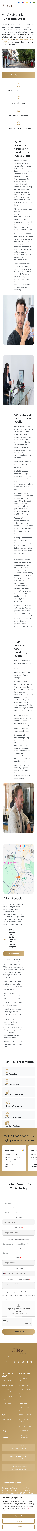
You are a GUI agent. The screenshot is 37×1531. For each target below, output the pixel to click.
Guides (5, 1438)
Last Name (18, 1228)
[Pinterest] (23, 1362)
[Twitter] (31, 1362)
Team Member (25, 1415)
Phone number (18, 1268)
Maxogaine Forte (26, 1389)
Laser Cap (6, 1408)
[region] (18, 1512)
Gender (18, 1249)
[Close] (35, 1496)
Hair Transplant (8, 1380)
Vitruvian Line (25, 1385)
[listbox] (18, 1203)
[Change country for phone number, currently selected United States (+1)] (4, 1273)
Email (18, 1258)
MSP (4, 1424)
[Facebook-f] (11, 1362)
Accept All (18, 1516)
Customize (18, 1521)
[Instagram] (19, 1362)
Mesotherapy (7, 1403)
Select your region (18, 1199)
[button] (14, 1158)
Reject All (18, 1527)
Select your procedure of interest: (18, 1240)
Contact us (23, 1431)
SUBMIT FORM (18, 1332)
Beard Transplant (9, 1385)
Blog (4, 1431)
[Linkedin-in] (15, 1362)
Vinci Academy (25, 1426)
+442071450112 (25, 1493)
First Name (18, 1217)
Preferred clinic (18, 1208)
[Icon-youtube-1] (7, 1362)
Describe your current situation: (18, 1280)
